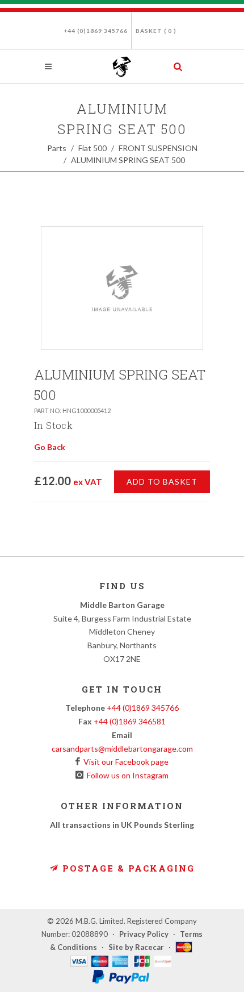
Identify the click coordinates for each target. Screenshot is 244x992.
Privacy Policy (144, 934)
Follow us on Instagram (126, 775)
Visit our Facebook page (124, 761)
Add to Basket (162, 481)
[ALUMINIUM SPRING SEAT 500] (122, 288)
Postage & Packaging (127, 868)
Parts (56, 148)
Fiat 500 (92, 148)
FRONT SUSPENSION (158, 148)
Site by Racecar (136, 947)
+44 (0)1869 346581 (130, 721)
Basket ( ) (156, 30)
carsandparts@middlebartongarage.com (122, 748)
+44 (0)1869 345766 (96, 30)
